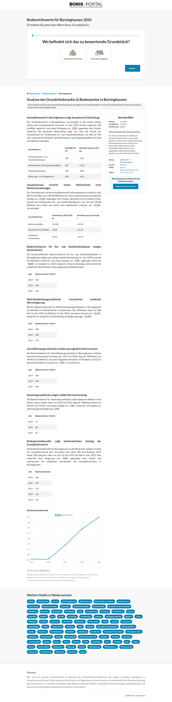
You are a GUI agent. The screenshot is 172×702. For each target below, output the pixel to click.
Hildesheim (79, 621)
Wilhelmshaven (110, 647)
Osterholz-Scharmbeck (113, 632)
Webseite (123, 165)
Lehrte (45, 627)
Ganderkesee (86, 616)
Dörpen (130, 611)
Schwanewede (34, 642)
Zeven (82, 652)
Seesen (57, 642)
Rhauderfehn (46, 637)
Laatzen (114, 621)
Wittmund (32, 652)
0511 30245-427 (126, 172)
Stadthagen (96, 642)
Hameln (43, 621)
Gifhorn (129, 616)
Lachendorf (126, 621)
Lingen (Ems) (57, 627)
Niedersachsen (49, 93)
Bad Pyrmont (33, 606)
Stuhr (107, 642)
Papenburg (32, 637)
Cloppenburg (91, 611)
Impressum (140, 695)
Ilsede (105, 621)
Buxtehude (69, 611)
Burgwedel (57, 611)
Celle (80, 611)
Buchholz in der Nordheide (119, 606)
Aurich (55, 601)
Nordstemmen (56, 632)
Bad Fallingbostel (69, 601)
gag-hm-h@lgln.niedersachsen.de (129, 168)
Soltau (66, 642)
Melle (80, 627)
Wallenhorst (58, 647)
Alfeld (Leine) (43, 601)
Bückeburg (32, 611)
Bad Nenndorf (123, 601)
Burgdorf (44, 611)
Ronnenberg (70, 637)
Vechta (31, 647)
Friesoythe (72, 616)
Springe (76, 642)
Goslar (138, 616)
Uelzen (136, 642)
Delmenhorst (118, 611)
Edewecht (32, 616)
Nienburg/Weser (128, 627)
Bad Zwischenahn (50, 606)
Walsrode (71, 647)
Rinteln (58, 637)
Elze (52, 616)
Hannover (55, 621)
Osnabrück (95, 632)
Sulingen (117, 642)
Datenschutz (130, 695)
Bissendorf (65, 606)
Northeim (70, 632)
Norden (31, 632)
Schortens (127, 637)
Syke (127, 642)
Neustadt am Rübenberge (107, 627)
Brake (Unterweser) (81, 606)
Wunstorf (72, 652)
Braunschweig (98, 606)
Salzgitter (104, 637)
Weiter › (132, 68)
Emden (61, 616)
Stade (85, 642)
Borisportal (34, 93)
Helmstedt (67, 621)
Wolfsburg (60, 652)
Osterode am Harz (134, 632)
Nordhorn (43, 632)
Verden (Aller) (43, 647)
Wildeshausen (94, 647)
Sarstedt (115, 637)
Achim (30, 601)
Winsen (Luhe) (126, 647)
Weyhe (82, 647)
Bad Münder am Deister (104, 601)
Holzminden (93, 621)
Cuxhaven (105, 611)
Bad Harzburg (85, 601)
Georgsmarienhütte (113, 616)
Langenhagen (33, 627)
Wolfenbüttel (46, 652)
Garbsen (98, 616)
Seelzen (47, 642)
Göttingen (32, 621)
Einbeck (43, 616)
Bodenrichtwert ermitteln (126, 186)
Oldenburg (82, 632)
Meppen (90, 627)
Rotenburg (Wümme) (87, 637)
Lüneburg (70, 627)
